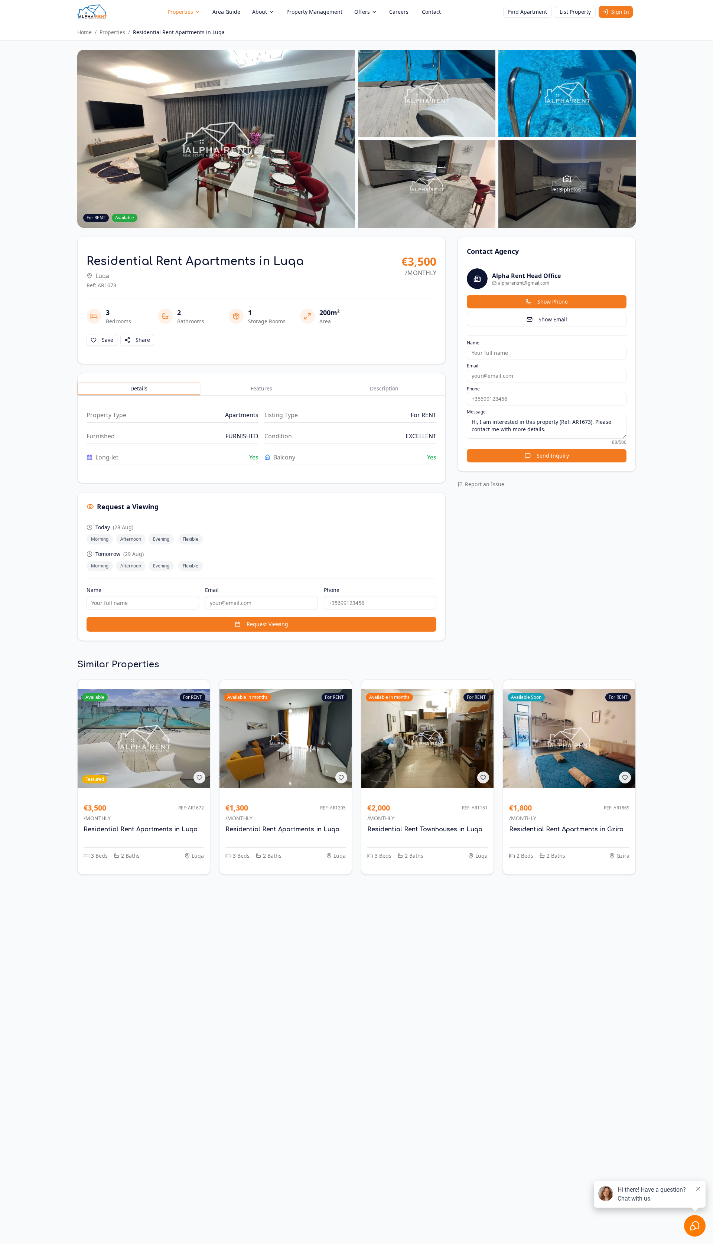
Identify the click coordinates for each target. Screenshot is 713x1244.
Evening (161, 539)
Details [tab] (138, 388)
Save (107, 339)
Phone (331, 589)
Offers (362, 11)
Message (476, 412)
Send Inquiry (553, 455)
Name (94, 589)
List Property (575, 11)
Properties (180, 11)
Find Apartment (527, 11)
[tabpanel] (261, 436)
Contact (431, 11)
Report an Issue (484, 484)
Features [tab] (261, 388)
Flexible (190, 539)
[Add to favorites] (199, 777)
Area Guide (226, 11)
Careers (398, 11)
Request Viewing (267, 624)
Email (212, 589)
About (259, 11)
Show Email (552, 319)
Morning (99, 539)
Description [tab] (384, 388)
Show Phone (552, 301)
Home (84, 32)
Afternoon (130, 539)
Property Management (314, 11)
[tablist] (261, 389)
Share (143, 339)
